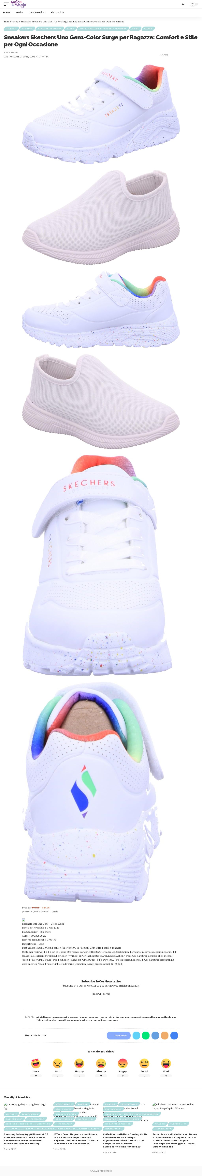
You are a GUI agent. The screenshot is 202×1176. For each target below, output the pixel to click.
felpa (39, 1020)
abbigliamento (45, 1017)
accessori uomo (98, 1017)
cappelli (137, 1017)
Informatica (36, 1119)
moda (77, 1020)
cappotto (149, 1017)
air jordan (114, 1017)
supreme (112, 1020)
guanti (61, 1020)
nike (84, 1020)
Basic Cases (64, 1109)
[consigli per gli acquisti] (18, 4)
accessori (61, 1017)
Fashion (27, 29)
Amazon (11, 29)
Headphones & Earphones (122, 1119)
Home (7, 21)
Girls (70, 29)
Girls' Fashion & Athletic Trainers (103, 29)
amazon (126, 1017)
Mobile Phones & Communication (28, 1124)
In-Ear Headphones (118, 1124)
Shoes (148, 29)
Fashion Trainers (50, 29)
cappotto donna (166, 1017)
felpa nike (50, 1020)
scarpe (92, 1020)
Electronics (30, 1114)
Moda (135, 29)
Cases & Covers (66, 1114)
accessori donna (77, 1017)
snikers (102, 1020)
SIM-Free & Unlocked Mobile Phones (30, 1129)
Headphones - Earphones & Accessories (131, 1114)
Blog (16, 21)
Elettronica (14, 1119)
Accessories (64, 1104)
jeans (70, 1020)
